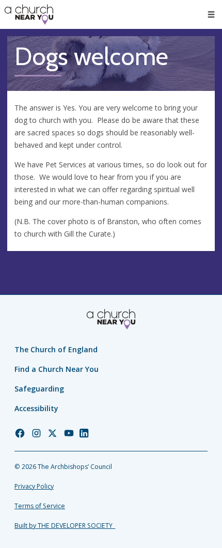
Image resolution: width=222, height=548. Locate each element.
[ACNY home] (29, 14)
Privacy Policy (34, 486)
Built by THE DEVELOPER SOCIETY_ (64, 525)
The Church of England (56, 349)
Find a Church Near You (56, 369)
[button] (211, 14)
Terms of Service (39, 506)
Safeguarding (39, 389)
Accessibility (36, 408)
